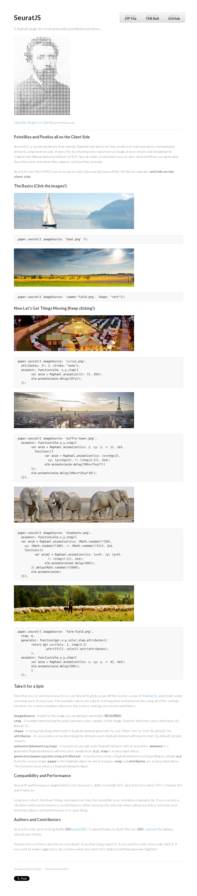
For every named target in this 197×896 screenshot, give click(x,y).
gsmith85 (79, 829)
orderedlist (62, 869)
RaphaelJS (149, 696)
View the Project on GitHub (44, 122)
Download (130, 17)
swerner (151, 829)
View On (174, 17)
